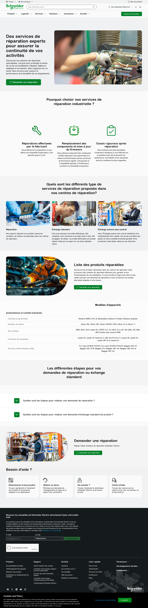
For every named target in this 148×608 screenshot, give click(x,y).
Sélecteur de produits (13, 572)
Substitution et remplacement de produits (17, 576)
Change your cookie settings (105, 600)
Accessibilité (65, 572)
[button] (88, 287)
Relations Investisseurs (69, 578)
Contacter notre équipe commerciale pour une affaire (44, 579)
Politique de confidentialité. (51, 530)
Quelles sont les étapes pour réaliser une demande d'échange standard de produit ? (68, 414)
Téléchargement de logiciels (16, 569)
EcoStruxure (93, 575)
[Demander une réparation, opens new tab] (23, 82)
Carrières (64, 566)
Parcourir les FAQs (95, 572)
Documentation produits (14, 566)
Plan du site (93, 566)
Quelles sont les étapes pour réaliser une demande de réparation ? (59, 400)
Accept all (124, 600)
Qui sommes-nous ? (68, 569)
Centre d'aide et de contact (43, 566)
